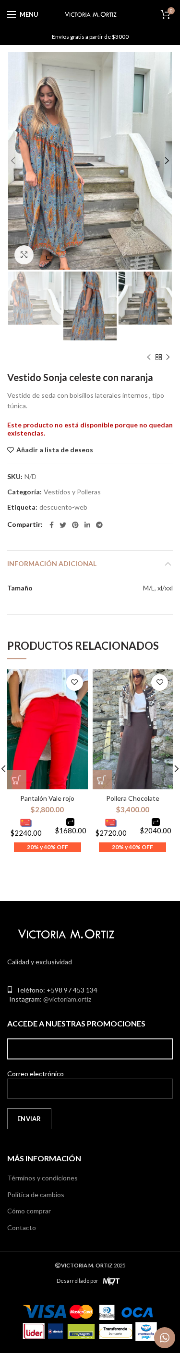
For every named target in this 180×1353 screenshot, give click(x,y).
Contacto (21, 1227)
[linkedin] (87, 525)
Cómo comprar (29, 1211)
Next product (168, 357)
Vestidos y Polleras (72, 492)
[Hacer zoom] (24, 254)
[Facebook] (52, 525)
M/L (149, 588)
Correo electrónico (35, 1073)
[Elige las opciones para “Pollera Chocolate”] (102, 779)
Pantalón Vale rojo (47, 798)
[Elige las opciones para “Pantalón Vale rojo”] (16, 779)
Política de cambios (35, 1194)
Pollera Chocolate (132, 798)
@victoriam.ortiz (67, 999)
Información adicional (51, 563)
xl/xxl (165, 588)
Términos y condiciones (42, 1178)
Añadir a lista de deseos (54, 450)
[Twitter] (63, 525)
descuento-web (63, 507)
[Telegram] (99, 525)
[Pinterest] (75, 525)
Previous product (149, 357)
